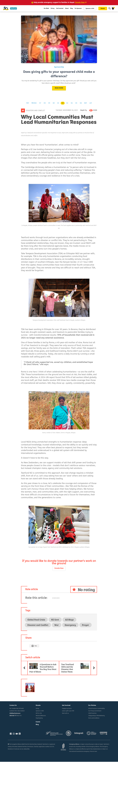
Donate (103, 8)
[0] (113, 8)
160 (54, 103)
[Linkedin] (19, 733)
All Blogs (69, 619)
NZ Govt (55, 619)
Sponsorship (59, 67)
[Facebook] (10, 733)
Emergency (70, 624)
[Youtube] (16, 733)
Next (85, 103)
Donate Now (59, 568)
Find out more (93, 751)
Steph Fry (83, 110)
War (56, 624)
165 (76, 103)
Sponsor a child (90, 8)
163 (67, 103)
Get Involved (59, 8)
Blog (71, 8)
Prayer (85, 624)
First (27, 103)
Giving (52, 8)
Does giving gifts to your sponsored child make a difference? (59, 74)
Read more (59, 88)
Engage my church (67, 708)
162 (63, 103)
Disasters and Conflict (35, 110)
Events (38, 722)
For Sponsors (78, 8)
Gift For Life (39, 713)
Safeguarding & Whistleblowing (96, 715)
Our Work (46, 8)
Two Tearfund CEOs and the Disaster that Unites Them (79, 667)
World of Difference (41, 715)
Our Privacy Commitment (94, 710)
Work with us (65, 713)
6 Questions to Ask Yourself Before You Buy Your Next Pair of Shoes (41, 667)
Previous (34, 103)
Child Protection (92, 713)
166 (81, 103)
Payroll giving (39, 718)
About (67, 8)
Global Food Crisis (36, 619)
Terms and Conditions (93, 718)
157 (40, 103)
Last (90, 103)
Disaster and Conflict (37, 624)
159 (49, 103)
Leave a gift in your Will (68, 710)
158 (45, 103)
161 (58, 103)
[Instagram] (13, 733)
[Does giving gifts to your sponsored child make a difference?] (59, 39)
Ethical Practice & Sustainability (96, 708)
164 (72, 103)
